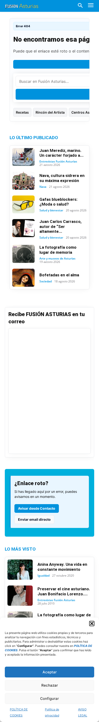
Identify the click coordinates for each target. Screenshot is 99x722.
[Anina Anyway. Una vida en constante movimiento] (20, 569)
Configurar (49, 698)
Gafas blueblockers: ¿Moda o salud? (58, 202)
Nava (42, 186)
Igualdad (43, 575)
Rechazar (49, 685)
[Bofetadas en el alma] (23, 277)
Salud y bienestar (51, 210)
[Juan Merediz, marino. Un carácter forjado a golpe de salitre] (23, 157)
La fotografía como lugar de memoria (57, 249)
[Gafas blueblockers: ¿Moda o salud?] (23, 204)
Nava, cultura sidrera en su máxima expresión (62, 178)
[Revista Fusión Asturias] (21, 6)
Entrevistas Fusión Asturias (58, 161)
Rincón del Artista (50, 112)
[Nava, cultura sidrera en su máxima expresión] (23, 180)
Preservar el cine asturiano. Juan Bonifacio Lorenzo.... (63, 591)
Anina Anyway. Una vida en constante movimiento (62, 567)
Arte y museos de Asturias (57, 258)
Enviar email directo (34, 519)
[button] (91, 623)
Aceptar (50, 672)
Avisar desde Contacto (36, 508)
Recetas (22, 112)
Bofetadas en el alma (59, 275)
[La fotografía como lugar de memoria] (23, 254)
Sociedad (45, 281)
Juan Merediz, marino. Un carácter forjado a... (61, 153)
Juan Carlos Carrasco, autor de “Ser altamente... (60, 226)
